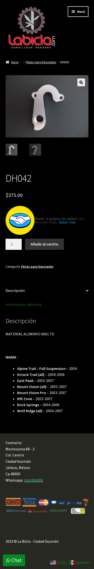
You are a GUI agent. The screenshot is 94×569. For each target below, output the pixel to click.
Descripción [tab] (15, 290)
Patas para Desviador (41, 62)
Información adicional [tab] (24, 304)
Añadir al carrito (44, 244)
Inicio (15, 62)
